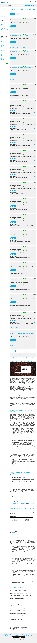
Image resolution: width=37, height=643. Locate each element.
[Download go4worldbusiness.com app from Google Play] (21, 637)
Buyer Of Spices (13, 47)
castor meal (29, 497)
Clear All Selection (4, 16)
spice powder (23, 503)
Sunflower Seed (3, 55)
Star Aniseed (3, 54)
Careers (31, 635)
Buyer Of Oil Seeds (13, 63)
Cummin (2, 59)
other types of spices (31, 503)
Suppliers (17, 14)
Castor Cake (3, 24)
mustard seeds (26, 498)
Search (5, 5)
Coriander (2, 42)
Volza (14, 532)
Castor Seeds (3, 21)
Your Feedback (22, 634)
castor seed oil (24, 496)
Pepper (2, 62)
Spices (2, 40)
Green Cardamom (26, 345)
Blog (14, 634)
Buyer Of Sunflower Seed (14, 31)
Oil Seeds (2, 49)
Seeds (2, 30)
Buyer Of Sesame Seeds (14, 79)
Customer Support (26, 635)
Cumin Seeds (3, 44)
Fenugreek (3, 58)
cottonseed (31, 498)
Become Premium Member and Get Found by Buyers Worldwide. (23, 357)
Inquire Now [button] (14, 92)
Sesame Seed (3, 51)
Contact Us (17, 634)
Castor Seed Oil (3, 23)
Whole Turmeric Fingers (14, 327)
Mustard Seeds (27, 132)
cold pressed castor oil (23, 497)
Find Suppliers (31, 5)
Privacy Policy (12, 635)
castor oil (28, 496)
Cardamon (3, 60)
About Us (5, 634)
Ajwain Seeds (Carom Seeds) (4, 32)
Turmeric (31, 79)
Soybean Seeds (20, 180)
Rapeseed (3, 50)
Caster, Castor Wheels (4, 29)
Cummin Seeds (3, 45)
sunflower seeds (20, 498)
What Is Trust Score (29, 634)
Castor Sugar (3, 25)
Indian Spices (3, 37)
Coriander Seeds (4, 41)
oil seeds (15, 498)
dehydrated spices (18, 503)
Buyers (12, 14)
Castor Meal (3, 28)
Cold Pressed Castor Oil (4, 34)
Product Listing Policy (18, 635)
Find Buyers (26, 5)
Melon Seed (3, 46)
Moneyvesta (19, 629)
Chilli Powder (25, 47)
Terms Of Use (6, 635)
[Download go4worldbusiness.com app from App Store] (15, 637)
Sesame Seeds (3, 53)
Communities (10, 634)
